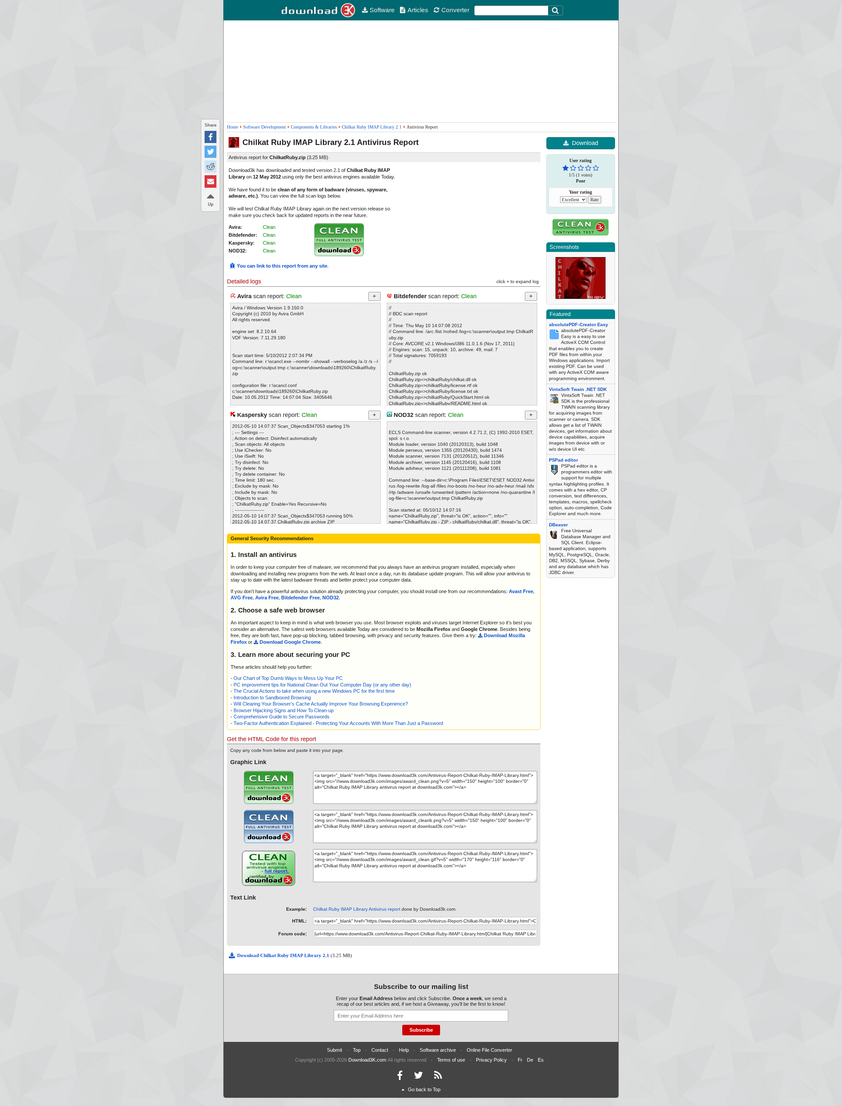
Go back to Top (424, 1089)
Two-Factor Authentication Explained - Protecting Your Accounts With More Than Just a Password (338, 723)
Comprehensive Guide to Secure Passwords (282, 716)
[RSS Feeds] (438, 1077)
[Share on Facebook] (210, 137)
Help (404, 1050)
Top (356, 1050)
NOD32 (330, 597)
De (530, 1060)
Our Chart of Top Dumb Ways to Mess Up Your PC (288, 678)
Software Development (264, 127)
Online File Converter (489, 1050)
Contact (379, 1050)
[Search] (555, 10)
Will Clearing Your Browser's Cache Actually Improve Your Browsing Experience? (321, 704)
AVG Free (242, 597)
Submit (334, 1050)
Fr (520, 1060)
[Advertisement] (421, 71)
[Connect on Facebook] (400, 1077)
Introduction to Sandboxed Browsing (272, 697)
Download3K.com (367, 1060)
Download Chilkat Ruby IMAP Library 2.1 (284, 955)
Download (585, 143)
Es (541, 1060)
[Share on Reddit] (210, 166)
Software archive (438, 1050)
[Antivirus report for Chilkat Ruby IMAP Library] (339, 254)
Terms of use (451, 1060)
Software (382, 10)
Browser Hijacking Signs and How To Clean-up (284, 710)
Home (232, 127)
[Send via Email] (210, 181)
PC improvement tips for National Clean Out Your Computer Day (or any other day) (322, 684)
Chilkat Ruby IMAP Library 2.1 (372, 127)
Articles (418, 10)
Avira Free (267, 597)
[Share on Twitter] (210, 152)
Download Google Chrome (290, 642)
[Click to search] (556, 10)
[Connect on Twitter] (418, 1077)
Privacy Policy (491, 1060)
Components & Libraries (314, 127)
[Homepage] (319, 10)
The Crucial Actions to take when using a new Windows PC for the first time (314, 691)
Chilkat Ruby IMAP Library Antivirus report (356, 909)
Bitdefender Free (300, 597)
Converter (455, 10)
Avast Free (521, 591)
